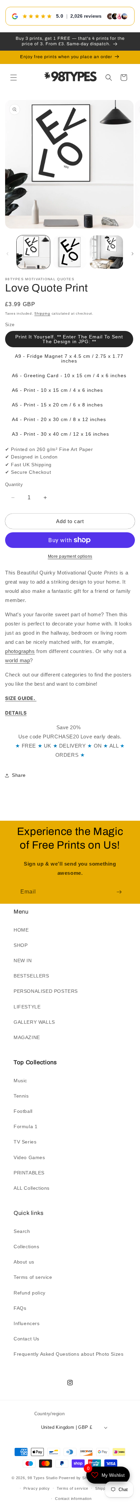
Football (23, 1111)
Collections (26, 1246)
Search (22, 1231)
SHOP (21, 945)
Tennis (21, 1096)
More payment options (70, 556)
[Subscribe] (118, 892)
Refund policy (30, 1293)
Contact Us (26, 1338)
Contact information (73, 1499)
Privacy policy (36, 1488)
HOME (21, 930)
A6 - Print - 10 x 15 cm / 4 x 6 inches (57, 390)
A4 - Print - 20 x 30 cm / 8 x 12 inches (59, 419)
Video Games (29, 1157)
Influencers (27, 1323)
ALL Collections (32, 1188)
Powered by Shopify (77, 1478)
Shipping (42, 313)
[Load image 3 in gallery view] (106, 252)
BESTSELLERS (31, 976)
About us (24, 1262)
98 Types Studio (43, 1478)
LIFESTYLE (27, 1006)
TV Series (25, 1141)
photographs (20, 651)
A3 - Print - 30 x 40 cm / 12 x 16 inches (60, 434)
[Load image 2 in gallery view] (70, 252)
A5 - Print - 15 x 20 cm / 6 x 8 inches (57, 404)
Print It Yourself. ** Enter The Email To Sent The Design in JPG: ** (69, 339)
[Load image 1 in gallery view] (33, 252)
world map (17, 660)
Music (20, 1080)
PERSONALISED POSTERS (46, 991)
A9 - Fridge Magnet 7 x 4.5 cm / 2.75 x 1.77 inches (69, 358)
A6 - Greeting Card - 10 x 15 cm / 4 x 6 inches (69, 375)
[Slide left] (7, 253)
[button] (13, 77)
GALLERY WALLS (34, 1022)
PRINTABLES (29, 1172)
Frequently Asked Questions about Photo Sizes (68, 1354)
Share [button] (19, 775)
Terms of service (33, 1277)
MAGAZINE (27, 1037)
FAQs (20, 1308)
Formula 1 (25, 1126)
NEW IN (23, 960)
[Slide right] (132, 253)
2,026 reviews (86, 16)
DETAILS (16, 713)
